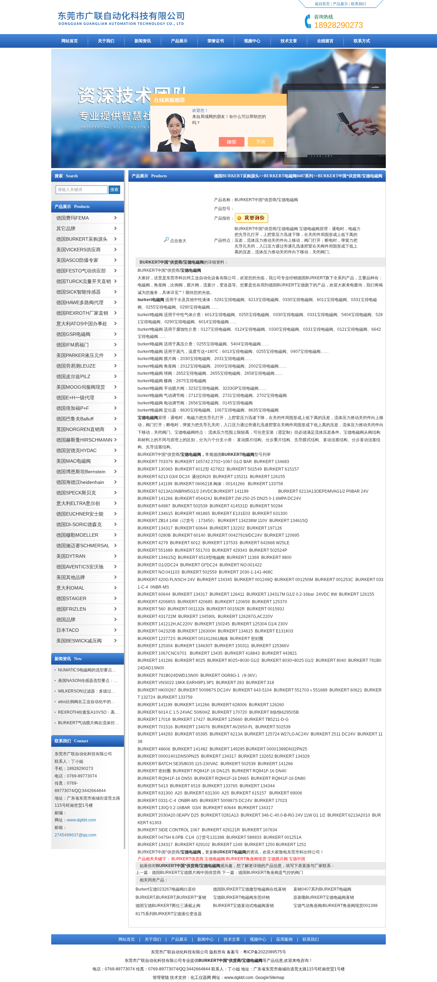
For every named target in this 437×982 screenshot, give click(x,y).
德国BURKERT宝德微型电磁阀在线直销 (249, 889)
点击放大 (177, 240)
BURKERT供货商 (187, 859)
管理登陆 (161, 977)
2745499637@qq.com (75, 835)
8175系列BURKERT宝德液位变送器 (169, 913)
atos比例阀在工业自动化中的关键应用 (92, 701)
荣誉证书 (216, 41)
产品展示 (340, 4)
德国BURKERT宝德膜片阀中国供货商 (186, 872)
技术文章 (289, 41)
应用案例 (284, 939)
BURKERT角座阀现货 (246, 859)
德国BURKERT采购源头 (236, 176)
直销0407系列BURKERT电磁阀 (322, 889)
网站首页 (69, 41)
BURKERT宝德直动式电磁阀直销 (243, 905)
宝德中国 (297, 859)
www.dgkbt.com (81, 820)
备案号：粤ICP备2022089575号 (256, 952)
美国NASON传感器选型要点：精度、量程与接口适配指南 (110, 680)
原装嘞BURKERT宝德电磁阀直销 (323, 897)
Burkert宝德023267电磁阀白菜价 (166, 889)
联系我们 (358, 4)
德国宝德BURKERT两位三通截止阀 (168, 905)
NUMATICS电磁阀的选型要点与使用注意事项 (99, 670)
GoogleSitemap (269, 977)
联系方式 (362, 41)
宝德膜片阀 (277, 859)
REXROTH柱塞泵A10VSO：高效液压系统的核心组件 (107, 712)
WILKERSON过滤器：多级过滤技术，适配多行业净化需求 (111, 691)
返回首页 (322, 4)
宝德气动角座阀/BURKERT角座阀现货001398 (335, 905)
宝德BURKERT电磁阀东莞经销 (241, 897)
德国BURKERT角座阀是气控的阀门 (270, 872)
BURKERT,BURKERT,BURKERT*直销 (171, 897)
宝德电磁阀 (215, 859)
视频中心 (252, 41)
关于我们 (106, 41)
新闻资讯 (143, 41)
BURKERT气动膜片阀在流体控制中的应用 (96, 722)
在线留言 (325, 41)
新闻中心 (205, 939)
